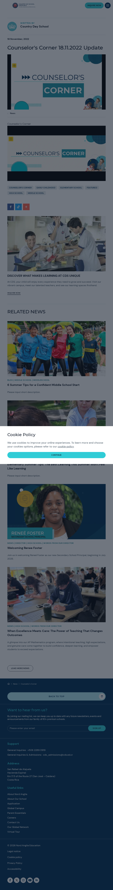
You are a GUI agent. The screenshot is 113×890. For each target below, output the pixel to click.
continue (56, 455)
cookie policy (66, 446)
